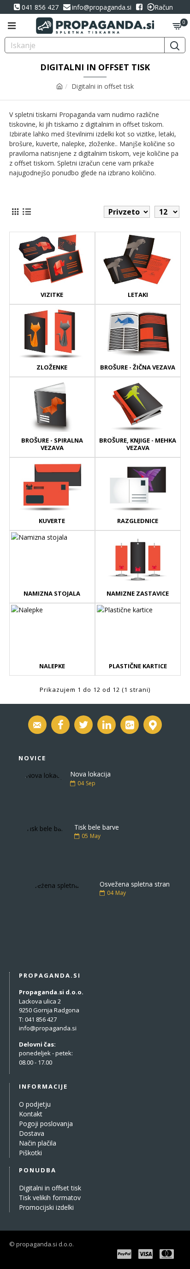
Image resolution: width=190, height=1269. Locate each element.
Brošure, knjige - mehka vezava (137, 444)
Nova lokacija (90, 773)
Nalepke (52, 666)
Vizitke (52, 295)
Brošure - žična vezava (137, 367)
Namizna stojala (52, 594)
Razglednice (137, 521)
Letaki (138, 295)
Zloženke (51, 367)
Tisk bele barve (96, 827)
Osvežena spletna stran (135, 884)
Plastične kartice (138, 666)
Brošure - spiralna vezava (52, 444)
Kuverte (52, 521)
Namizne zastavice (138, 594)
